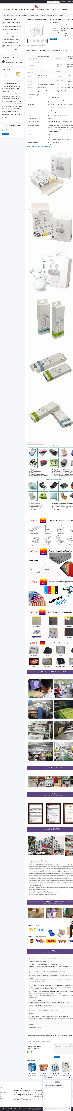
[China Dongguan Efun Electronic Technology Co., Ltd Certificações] (6, 74)
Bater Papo (53, 38)
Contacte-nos (56, 9)
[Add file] (45, 1108)
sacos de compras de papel (9, 50)
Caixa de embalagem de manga (50, 1035)
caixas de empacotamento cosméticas (18, 15)
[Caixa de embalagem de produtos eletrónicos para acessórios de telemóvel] (37, 30)
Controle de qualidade (43, 9)
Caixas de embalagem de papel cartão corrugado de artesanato (43, 1074)
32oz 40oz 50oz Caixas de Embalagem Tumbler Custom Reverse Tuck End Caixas (55, 1074)
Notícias (64, 9)
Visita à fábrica (31, 9)
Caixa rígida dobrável (7, 36)
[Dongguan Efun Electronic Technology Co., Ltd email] (3, 130)
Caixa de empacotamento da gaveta (11, 29)
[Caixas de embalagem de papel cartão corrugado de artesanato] (43, 1067)
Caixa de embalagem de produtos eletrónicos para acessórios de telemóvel (36, 45)
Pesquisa (62, 1)
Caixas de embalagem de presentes (11, 22)
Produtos (14, 9)
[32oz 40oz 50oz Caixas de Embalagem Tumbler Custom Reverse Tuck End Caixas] (55, 1067)
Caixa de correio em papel (8, 42)
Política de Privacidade (7, 1108)
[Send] (69, 1108)
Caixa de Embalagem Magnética (10, 26)
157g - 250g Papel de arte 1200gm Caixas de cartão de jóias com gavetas (23, 1095)
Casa (1, 15)
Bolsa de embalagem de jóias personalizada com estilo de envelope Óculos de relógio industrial (22, 1098)
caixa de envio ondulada (36, 1035)
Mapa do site (3, 1100)
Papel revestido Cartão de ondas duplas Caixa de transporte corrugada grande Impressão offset (32, 1074)
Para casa (7, 9)
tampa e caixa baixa (7, 34)
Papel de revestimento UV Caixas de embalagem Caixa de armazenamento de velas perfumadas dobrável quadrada (67, 1074)
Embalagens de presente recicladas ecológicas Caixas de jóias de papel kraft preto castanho (23, 1091)
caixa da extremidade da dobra (65, 1035)
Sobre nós (22, 9)
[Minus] (69, 1077)
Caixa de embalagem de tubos (9, 52)
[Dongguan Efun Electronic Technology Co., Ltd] (36, 6)
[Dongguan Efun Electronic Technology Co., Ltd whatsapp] (7, 130)
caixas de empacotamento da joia (10, 39)
